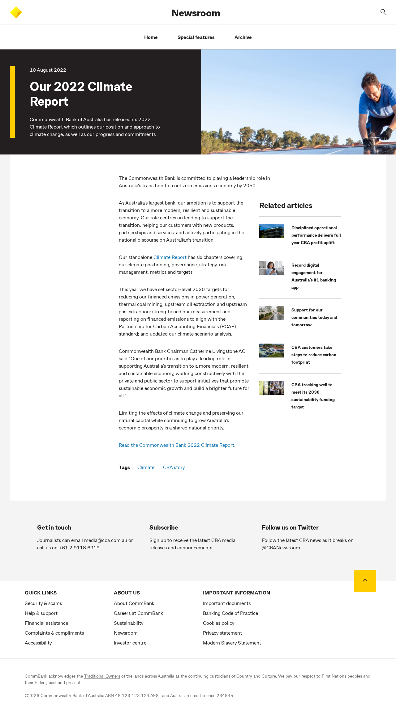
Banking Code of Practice (230, 613)
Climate (145, 467)
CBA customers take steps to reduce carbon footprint (313, 355)
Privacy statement (222, 633)
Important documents (227, 603)
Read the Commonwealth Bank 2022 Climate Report (176, 445)
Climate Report (170, 257)
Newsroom (195, 12)
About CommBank (134, 603)
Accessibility (38, 642)
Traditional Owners (102, 676)
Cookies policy (218, 623)
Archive (243, 37)
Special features (196, 37)
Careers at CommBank (138, 613)
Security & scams (43, 603)
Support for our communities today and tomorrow (314, 317)
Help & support (41, 613)
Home (151, 37)
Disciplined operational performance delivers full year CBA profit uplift (316, 235)
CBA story (174, 467)
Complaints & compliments (54, 633)
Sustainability (128, 623)
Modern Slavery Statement (232, 642)
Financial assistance (46, 623)
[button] (383, 12)
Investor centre (130, 642)
